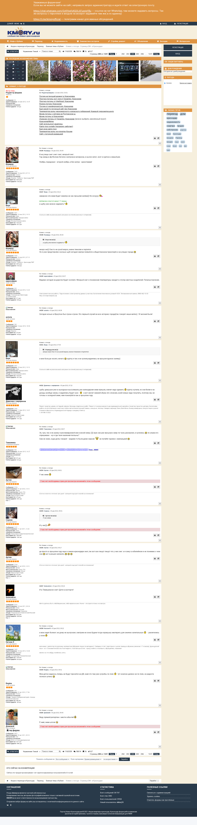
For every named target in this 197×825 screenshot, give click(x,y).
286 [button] (142, 54)
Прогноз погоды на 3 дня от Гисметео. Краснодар (60, 99)
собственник (172, 130)
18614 (78, 51)
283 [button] (127, 54)
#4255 (41, 511)
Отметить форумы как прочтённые (160, 800)
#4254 (41, 470)
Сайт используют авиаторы (51, 124)
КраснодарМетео (46, 121)
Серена (9, 520)
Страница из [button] (99, 54)
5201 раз (18, 614)
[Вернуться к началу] (159, 143)
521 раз (18, 458)
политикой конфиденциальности (60, 802)
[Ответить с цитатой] (154, 138)
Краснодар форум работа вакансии (123, 812)
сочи (180, 146)
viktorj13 (120, 802)
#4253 (41, 429)
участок (183, 130)
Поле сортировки (77, 759)
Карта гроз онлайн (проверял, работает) (56, 126)
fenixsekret (11, 597)
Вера (8, 205)
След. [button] (156, 54)
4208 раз (19, 616)
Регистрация (182, 24)
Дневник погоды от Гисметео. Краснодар (56, 119)
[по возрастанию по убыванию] (110, 759)
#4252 (41, 385)
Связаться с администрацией (158, 793)
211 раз (18, 298)
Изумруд (9, 164)
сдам (168, 150)
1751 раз (19, 418)
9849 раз (19, 743)
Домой (10, 24)
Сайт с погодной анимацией (51, 134)
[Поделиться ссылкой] (158, 138)
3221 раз (18, 741)
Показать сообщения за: (45, 759)
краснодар (172, 118)
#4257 (41, 586)
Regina (9, 683)
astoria (9, 317)
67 (91, 51)
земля (182, 142)
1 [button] (116, 54)
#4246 (41, 151)
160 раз (19, 334)
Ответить (14, 51)
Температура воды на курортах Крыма (55, 131)
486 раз (18, 700)
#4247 (41, 192)
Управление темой (30, 51)
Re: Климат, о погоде (46, 148)
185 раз (19, 702)
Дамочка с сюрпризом (16, 401)
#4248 (41, 235)
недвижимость (173, 122)
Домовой (10, 726)
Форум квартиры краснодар (98, 812)
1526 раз (18, 222)
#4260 (41, 713)
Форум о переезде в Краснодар (23, 46)
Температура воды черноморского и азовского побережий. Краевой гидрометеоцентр (76, 111)
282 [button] (123, 54)
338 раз (19, 300)
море (169, 134)
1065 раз (18, 535)
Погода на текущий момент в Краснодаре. (57, 96)
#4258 (41, 628)
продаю (169, 142)
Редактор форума (14, 93)
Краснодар (177, 134)
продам (180, 126)
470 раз (18, 497)
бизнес (175, 146)
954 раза (19, 659)
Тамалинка (11, 443)
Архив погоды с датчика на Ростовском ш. (57, 114)
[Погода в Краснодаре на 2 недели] (186, 83)
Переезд (40, 46)
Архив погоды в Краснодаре (51, 116)
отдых (176, 142)
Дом (185, 146)
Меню (16, 24)
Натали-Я (10, 642)
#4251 (41, 345)
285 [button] (137, 54)
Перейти (153, 781)
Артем (9, 480)
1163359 (68, 51)
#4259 (41, 670)
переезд (172, 113)
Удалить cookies (153, 796)
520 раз (19, 460)
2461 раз (19, 498)
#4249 (41, 276)
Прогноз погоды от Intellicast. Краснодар (56, 101)
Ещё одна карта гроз (48, 129)
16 (85, 51)
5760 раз (19, 181)
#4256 (41, 548)
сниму (168, 146)
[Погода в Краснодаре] (178, 80)
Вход (164, 24)
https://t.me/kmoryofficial (47, 19)
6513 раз (19, 224)
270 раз (18, 332)
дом (182, 113)
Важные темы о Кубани (55, 46)
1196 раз (18, 657)
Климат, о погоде (44, 90)
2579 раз (18, 416)
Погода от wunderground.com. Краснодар (56, 106)
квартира (171, 126)
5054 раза (19, 179)
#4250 (41, 310)
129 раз (19, 106)
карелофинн (11, 281)
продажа (170, 138)
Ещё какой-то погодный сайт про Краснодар (58, 109)
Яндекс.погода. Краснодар (50, 104)
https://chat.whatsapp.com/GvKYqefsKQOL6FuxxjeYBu (62, 10)
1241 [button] (150, 54)
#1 (40, 93)
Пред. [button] (112, 54)
